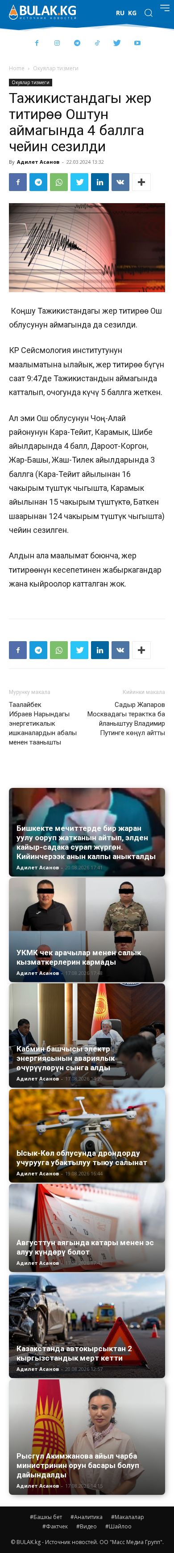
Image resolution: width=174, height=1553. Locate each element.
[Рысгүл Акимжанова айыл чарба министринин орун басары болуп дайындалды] (87, 1437)
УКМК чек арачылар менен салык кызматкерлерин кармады (79, 957)
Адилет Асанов (38, 161)
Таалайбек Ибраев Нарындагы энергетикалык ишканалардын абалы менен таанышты (43, 723)
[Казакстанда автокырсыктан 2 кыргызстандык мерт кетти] (87, 1325)
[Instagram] (57, 43)
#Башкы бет (46, 1517)
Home (17, 68)
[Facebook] (37, 43)
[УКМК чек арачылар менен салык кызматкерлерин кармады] (87, 930)
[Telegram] (77, 43)
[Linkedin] (100, 182)
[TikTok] (97, 43)
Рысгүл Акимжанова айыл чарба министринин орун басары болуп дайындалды (78, 1465)
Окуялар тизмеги (56, 68)
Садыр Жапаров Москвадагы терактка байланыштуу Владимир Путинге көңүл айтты (126, 719)
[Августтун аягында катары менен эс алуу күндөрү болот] (87, 1228)
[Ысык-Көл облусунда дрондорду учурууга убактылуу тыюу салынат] (87, 1136)
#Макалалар (127, 1517)
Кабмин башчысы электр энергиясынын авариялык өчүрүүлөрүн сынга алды (66, 1058)
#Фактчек (55, 1526)
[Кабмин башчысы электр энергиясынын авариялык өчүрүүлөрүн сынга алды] (87, 1035)
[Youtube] (137, 43)
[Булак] (42, 12)
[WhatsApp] (59, 182)
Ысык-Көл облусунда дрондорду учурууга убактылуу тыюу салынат (82, 1158)
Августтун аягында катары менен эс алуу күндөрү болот (85, 1247)
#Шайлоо (118, 1526)
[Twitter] (117, 43)
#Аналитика (86, 1517)
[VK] (120, 182)
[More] (141, 182)
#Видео (86, 1526)
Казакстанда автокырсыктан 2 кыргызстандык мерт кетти (74, 1353)
